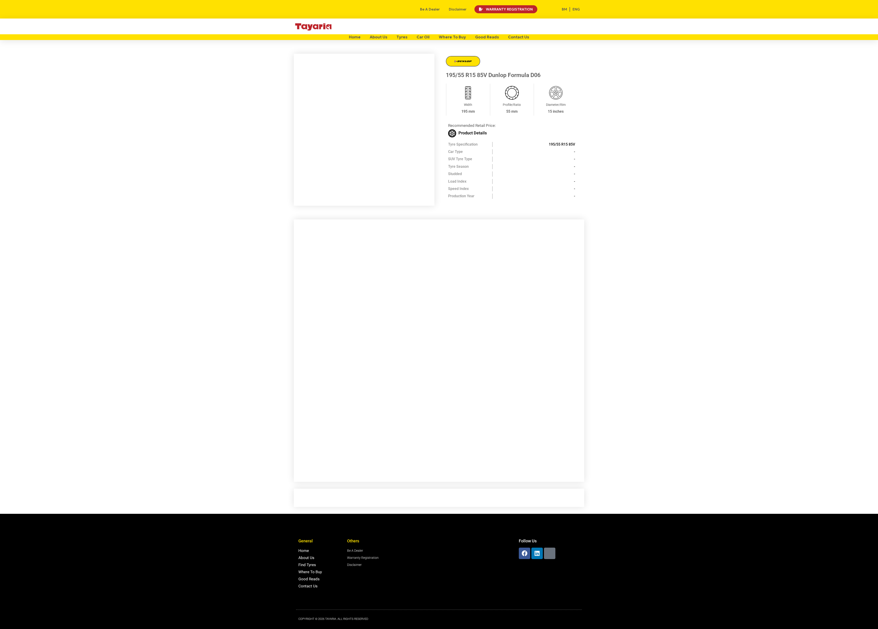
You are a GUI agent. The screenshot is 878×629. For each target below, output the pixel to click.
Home (355, 37)
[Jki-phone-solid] (549, 553)
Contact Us (518, 37)
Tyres (401, 37)
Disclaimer (457, 9)
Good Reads (487, 37)
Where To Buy (452, 37)
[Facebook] (524, 553)
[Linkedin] (537, 553)
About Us (378, 37)
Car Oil (423, 37)
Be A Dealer (430, 9)
